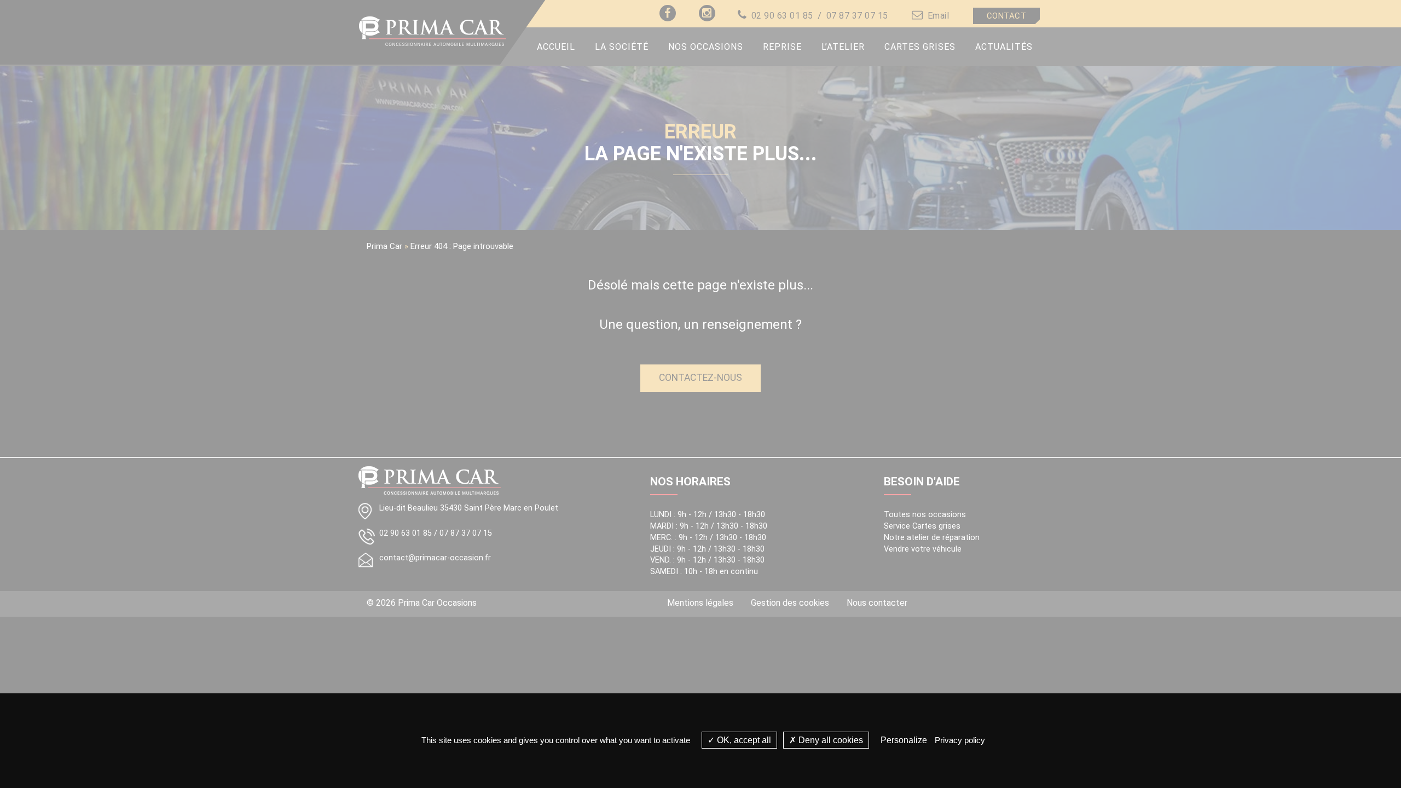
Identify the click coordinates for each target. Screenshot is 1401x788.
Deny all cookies (829, 740)
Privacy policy (960, 740)
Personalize (904, 740)
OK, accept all (743, 740)
